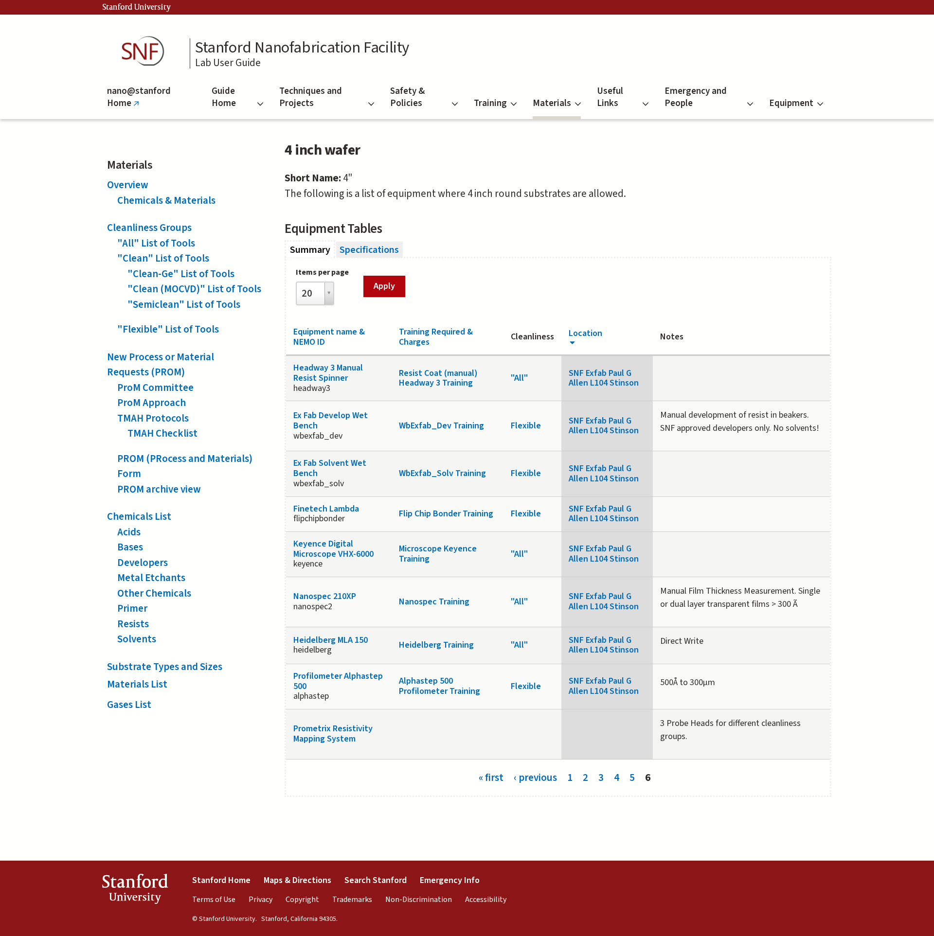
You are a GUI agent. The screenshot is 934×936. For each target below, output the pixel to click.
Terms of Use (213, 899)
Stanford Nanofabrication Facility (302, 47)
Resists (133, 624)
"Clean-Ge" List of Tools (180, 273)
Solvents (136, 639)
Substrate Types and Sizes (164, 666)
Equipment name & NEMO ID (329, 337)
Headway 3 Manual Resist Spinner (328, 373)
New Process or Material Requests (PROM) (160, 365)
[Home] (146, 51)
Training (490, 103)
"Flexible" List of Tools (168, 329)
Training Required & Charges (436, 337)
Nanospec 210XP (324, 596)
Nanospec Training (434, 602)
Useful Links (610, 97)
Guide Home (224, 97)
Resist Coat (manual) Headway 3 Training (438, 378)
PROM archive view (159, 489)
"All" (519, 378)
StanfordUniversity (135, 891)
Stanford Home (221, 880)
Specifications (369, 249)
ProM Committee (155, 387)
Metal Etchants (151, 577)
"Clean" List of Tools (163, 258)
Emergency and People (696, 97)
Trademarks (352, 899)
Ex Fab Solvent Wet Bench (329, 468)
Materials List (137, 684)
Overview (127, 184)
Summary (312, 249)
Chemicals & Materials (166, 200)
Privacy (260, 899)
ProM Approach (151, 402)
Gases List (129, 704)
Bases (130, 547)
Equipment (791, 103)
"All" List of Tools (156, 243)
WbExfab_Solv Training (442, 473)
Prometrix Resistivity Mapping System (333, 734)
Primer (132, 608)
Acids (129, 532)
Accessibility (485, 899)
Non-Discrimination (418, 899)
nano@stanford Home (139, 102)
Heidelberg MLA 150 (330, 640)
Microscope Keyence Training (438, 554)
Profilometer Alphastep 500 (338, 681)
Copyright (302, 899)
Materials (552, 103)
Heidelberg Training (436, 645)
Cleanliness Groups (149, 227)
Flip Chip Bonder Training (446, 514)
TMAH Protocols (153, 418)
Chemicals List (139, 516)
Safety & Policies (407, 97)
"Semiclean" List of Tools (183, 304)
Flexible (526, 426)
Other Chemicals (154, 593)
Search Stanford (375, 880)
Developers (142, 562)
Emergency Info (450, 880)
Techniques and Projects (310, 97)
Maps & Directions (297, 880)
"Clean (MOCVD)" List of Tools (194, 289)
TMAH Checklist (162, 433)
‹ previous (535, 777)
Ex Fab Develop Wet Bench (330, 420)
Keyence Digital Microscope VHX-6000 (333, 549)
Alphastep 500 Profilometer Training (439, 686)
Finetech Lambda (326, 509)
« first (491, 777)
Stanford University (136, 7)
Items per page (322, 272)
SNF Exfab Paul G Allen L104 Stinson (604, 378)
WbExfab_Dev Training (441, 426)
